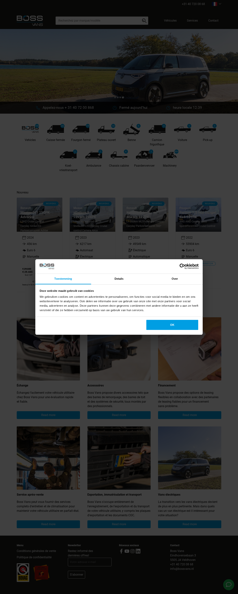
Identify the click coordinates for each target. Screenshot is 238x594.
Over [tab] (175, 278)
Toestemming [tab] (63, 278)
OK (172, 324)
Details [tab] (119, 278)
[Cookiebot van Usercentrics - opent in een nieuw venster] (182, 266)
